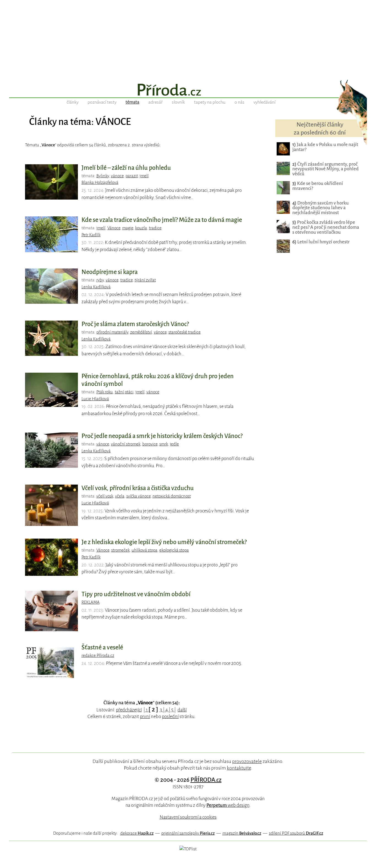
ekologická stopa (174, 550)
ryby (100, 280)
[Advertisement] (188, 38)
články (72, 102)
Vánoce (113, 228)
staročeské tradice (184, 332)
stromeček (120, 550)
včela (119, 496)
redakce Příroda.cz (97, 655)
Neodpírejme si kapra (109, 272)
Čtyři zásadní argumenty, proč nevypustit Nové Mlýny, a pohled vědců (325, 169)
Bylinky (102, 176)
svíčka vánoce (138, 496)
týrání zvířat (145, 280)
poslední (170, 716)
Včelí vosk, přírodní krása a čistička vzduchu (137, 488)
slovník (178, 102)
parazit (132, 176)
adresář (155, 102)
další (182, 710)
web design (227, 805)
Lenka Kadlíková (96, 287)
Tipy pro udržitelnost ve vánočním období (135, 594)
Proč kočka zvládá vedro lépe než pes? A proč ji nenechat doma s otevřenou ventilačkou (325, 227)
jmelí (144, 176)
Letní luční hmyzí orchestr (321, 241)
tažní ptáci (124, 392)
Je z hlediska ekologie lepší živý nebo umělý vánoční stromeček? (164, 542)
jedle (174, 444)
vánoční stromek (125, 444)
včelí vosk (104, 496)
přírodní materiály (112, 332)
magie (127, 228)
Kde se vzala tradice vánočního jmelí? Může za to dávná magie (161, 220)
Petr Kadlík (90, 235)
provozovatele (247, 761)
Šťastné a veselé (102, 647)
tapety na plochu (209, 102)
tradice (155, 228)
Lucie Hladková (95, 399)
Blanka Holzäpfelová (99, 182)
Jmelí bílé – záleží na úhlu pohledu (126, 168)
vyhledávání (265, 102)
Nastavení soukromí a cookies (188, 817)
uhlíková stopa (144, 550)
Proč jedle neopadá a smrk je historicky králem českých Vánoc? (162, 436)
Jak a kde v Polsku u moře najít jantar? (325, 147)
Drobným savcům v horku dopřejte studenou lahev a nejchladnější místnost (320, 208)
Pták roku (104, 392)
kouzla (141, 228)
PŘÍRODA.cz (206, 779)
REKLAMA (90, 602)
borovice (149, 444)
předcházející (129, 710)
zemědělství (141, 332)
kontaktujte (239, 768)
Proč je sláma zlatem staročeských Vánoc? (135, 324)
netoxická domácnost (171, 496)
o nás (239, 102)
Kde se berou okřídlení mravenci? (317, 186)
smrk (163, 444)
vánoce (117, 176)
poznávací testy (102, 102)
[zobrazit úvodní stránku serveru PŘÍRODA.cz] (188, 90)
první (145, 716)
